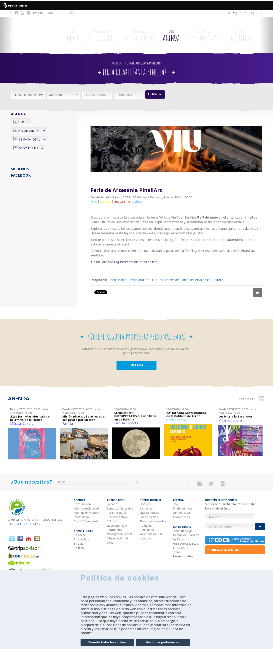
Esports (132, 423)
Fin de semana (29, 131)
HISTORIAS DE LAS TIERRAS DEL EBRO (185, 547)
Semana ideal (29, 139)
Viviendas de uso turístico (151, 536)
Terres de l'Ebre (176, 280)
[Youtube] (22, 13)
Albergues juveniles (152, 521)
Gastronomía (176, 420)
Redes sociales (182, 556)
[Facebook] (16, 13)
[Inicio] (32, 33)
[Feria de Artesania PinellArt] (176, 149)
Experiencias (202, 36)
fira (147, 280)
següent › (261, 398)
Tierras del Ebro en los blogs (185, 537)
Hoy (21, 122)
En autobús (81, 539)
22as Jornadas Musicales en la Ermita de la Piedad (30, 418)
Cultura (28, 423)
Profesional (81, 517)
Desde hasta (29, 411)
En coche (80, 535)
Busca (152, 94)
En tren (79, 548)
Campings (146, 508)
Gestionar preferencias (163, 642)
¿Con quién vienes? (87, 512)
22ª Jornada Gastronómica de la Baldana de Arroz (186, 414)
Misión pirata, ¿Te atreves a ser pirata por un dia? (83, 418)
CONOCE (70, 36)
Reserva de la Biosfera (206, 280)
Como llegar (239, 36)
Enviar (260, 526)
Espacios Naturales (120, 508)
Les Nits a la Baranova (235, 416)
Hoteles (145, 504)
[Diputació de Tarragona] (136, 5)
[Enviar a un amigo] (257, 292)
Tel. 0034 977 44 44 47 (24, 524)
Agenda (171, 36)
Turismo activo (117, 517)
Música (15, 423)
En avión (79, 543)
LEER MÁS (136, 365)
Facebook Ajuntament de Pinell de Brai (129, 262)
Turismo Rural (116, 512)
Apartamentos (149, 512)
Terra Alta (136, 280)
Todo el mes (28, 148)
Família (67, 423)
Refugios (145, 525)
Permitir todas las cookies (107, 642)
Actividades (101, 36)
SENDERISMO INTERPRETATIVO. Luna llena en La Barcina (135, 416)
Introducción (82, 504)
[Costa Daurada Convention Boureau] (235, 540)
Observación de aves (118, 540)
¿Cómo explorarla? (86, 508)
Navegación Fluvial (119, 534)
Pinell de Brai (117, 280)
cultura (157, 280)
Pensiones (146, 530)
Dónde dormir (139, 36)
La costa (112, 504)
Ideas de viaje (182, 531)
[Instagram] (28, 13)
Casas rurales (148, 517)
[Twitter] (10, 13)
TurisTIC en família (86, 521)
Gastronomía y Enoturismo (117, 527)
